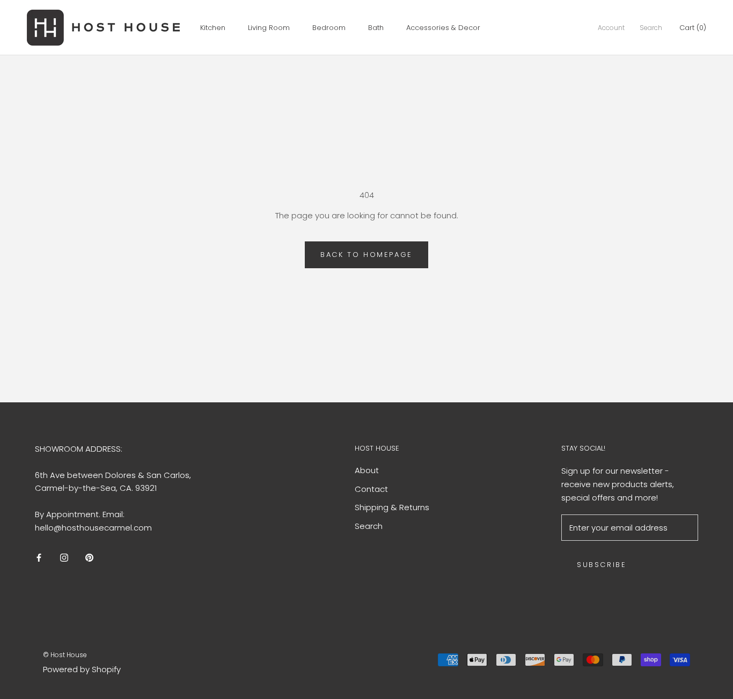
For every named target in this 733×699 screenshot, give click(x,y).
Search (651, 27)
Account (611, 27)
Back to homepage (366, 254)
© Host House (65, 654)
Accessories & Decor (443, 28)
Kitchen (212, 28)
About (367, 470)
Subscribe (601, 565)
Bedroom (329, 28)
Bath (376, 28)
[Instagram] (64, 557)
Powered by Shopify (82, 669)
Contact (371, 489)
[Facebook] (39, 557)
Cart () (692, 28)
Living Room (269, 28)
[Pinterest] (89, 557)
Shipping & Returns (392, 507)
